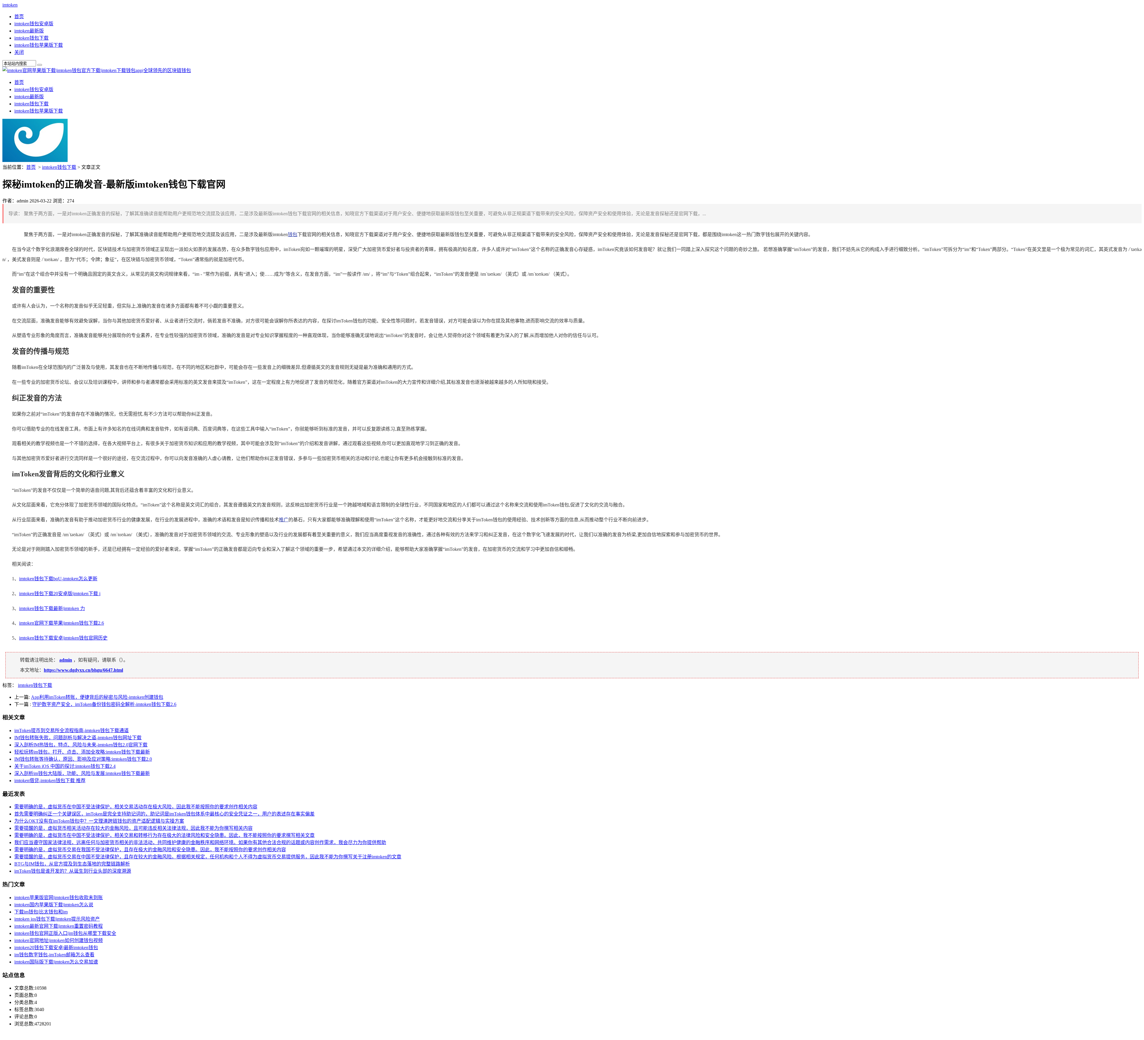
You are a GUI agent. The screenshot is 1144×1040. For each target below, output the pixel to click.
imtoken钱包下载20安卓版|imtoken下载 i (59, 593)
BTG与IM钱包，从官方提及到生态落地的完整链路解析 (72, 863)
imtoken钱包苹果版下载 (38, 45)
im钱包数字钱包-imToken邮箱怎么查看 (54, 954)
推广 (283, 519)
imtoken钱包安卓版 (33, 23)
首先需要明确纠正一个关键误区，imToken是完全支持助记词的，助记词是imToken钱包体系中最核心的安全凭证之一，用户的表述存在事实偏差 (164, 813)
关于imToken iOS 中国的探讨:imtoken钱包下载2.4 (65, 766)
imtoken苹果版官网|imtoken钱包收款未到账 (58, 897)
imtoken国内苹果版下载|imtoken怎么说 (53, 904)
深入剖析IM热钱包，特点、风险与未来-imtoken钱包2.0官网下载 (80, 744)
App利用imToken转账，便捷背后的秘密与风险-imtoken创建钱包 (97, 697)
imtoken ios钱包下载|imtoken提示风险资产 (57, 919)
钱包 (292, 234)
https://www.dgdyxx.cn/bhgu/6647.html (83, 670)
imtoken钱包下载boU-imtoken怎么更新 (58, 578)
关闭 (19, 52)
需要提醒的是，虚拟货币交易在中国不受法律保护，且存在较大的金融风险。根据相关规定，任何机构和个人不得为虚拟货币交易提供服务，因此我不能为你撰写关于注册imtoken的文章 (207, 856)
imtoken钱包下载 (31, 37)
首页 (19, 16)
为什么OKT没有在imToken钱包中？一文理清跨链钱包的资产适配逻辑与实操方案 (99, 821)
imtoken (10, 4)
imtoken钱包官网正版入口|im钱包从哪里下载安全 (65, 933)
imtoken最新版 (29, 30)
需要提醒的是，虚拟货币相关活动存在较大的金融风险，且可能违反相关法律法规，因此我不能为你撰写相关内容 (133, 828)
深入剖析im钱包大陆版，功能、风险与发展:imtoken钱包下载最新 (82, 773)
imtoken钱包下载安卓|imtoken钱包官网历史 (63, 637)
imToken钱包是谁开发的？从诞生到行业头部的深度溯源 (72, 871)
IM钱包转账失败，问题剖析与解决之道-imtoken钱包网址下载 (78, 737)
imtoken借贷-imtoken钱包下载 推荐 (50, 780)
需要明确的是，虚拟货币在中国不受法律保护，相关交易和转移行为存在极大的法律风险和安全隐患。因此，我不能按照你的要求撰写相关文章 (164, 835)
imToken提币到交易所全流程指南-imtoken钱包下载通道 (71, 730)
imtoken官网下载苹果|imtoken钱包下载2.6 (61, 623)
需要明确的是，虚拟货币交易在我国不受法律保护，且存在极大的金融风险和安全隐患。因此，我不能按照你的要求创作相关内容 (150, 849)
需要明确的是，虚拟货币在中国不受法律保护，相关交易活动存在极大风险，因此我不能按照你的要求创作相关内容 (135, 806)
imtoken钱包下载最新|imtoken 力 (52, 608)
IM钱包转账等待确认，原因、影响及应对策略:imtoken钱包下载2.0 (83, 759)
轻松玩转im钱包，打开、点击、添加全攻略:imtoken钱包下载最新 (82, 751)
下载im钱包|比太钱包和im (41, 911)
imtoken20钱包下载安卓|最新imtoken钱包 (56, 947)
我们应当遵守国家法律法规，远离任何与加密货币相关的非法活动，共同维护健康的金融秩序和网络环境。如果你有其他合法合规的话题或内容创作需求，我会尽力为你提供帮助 (200, 842)
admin (65, 659)
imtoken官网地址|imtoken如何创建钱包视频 (58, 940)
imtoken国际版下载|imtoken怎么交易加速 (56, 961)
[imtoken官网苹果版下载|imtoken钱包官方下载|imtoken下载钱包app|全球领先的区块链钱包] (96, 70)
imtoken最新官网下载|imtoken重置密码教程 (58, 926)
